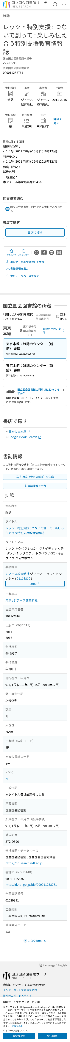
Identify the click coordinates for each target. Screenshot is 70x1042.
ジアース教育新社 (17, 573)
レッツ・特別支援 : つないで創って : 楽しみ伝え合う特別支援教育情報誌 (34, 530)
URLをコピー (23, 254)
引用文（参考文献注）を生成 (27, 262)
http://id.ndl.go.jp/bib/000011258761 (31, 884)
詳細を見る (57, 121)
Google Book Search (23, 437)
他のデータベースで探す (24, 276)
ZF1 (8, 779)
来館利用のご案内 (52, 330)
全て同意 (52, 1036)
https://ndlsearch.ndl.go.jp (24, 863)
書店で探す (35, 232)
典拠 (33, 584)
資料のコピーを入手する (17, 996)
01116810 (23, 578)
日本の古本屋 (17, 431)
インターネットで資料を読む (20, 990)
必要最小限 (19, 1036)
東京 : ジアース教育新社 (21, 600)
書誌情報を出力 (19, 268)
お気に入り (11, 254)
